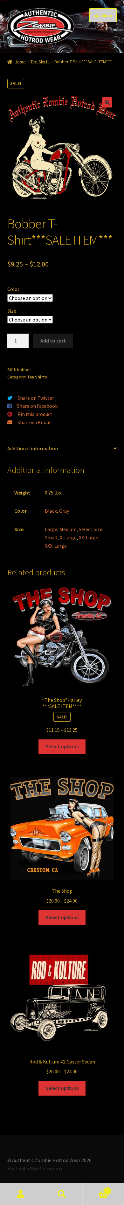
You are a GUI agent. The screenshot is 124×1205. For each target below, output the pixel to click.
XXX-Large (56, 546)
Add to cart (53, 340)
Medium (68, 529)
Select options (62, 746)
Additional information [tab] (32, 448)
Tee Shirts (40, 62)
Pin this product (34, 414)
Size (11, 311)
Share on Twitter (35, 398)
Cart (95, 1188)
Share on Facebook (37, 406)
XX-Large (88, 537)
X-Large (68, 537)
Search (62, 1194)
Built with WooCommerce (35, 1168)
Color (13, 289)
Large (51, 529)
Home (20, 62)
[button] (107, 102)
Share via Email (34, 422)
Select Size (90, 529)
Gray (64, 511)
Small (51, 537)
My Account (20, 1194)
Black (51, 511)
